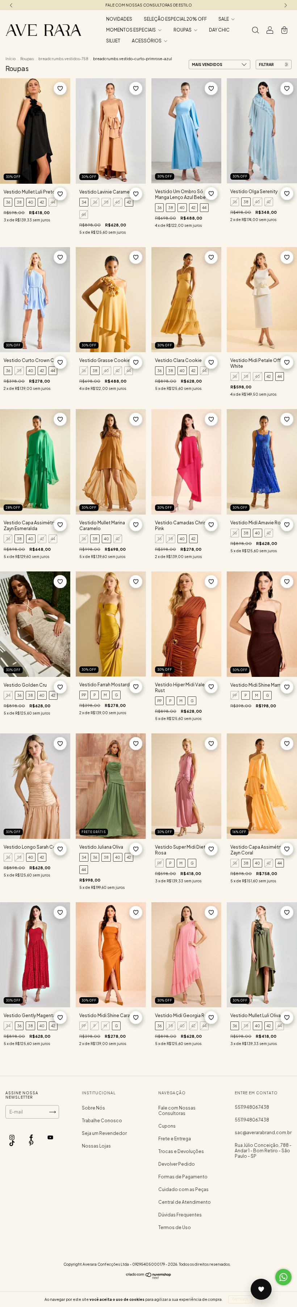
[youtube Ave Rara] (50, 1137)
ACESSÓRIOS (147, 40)
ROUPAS (182, 30)
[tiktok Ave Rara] (12, 1143)
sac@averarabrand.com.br (263, 1132)
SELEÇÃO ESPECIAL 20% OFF (175, 19)
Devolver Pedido (176, 1164)
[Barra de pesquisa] (255, 31)
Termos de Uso (174, 1227)
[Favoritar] (60, 88)
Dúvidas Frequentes (180, 1214)
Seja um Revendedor (104, 1133)
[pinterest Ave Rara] (31, 1143)
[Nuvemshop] (148, 1278)
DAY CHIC (219, 30)
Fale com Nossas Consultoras (177, 1110)
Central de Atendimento (184, 1202)
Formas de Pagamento (183, 1176)
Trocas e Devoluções (181, 1151)
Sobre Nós (93, 1108)
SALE (224, 19)
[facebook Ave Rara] (31, 1137)
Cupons (167, 1126)
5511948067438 (252, 1107)
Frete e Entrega (174, 1138)
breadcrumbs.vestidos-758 (63, 59)
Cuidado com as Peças (183, 1189)
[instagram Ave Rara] (12, 1137)
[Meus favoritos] (261, 1289)
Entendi (240, 1299)
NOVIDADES (119, 19)
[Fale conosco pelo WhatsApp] (283, 1277)
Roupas (27, 59)
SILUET (113, 40)
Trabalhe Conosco (102, 1120)
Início (10, 59)
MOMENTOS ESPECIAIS (131, 30)
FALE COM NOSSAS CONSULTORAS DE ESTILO (148, 5)
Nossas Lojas (96, 1146)
